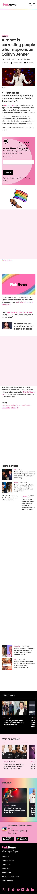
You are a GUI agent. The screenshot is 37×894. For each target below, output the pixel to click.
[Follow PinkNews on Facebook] (8, 890)
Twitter (13, 407)
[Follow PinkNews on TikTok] (13, 890)
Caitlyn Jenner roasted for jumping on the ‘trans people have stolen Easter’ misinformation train (24, 664)
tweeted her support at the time (19, 312)
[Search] (30, 4)
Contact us (6, 864)
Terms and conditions (10, 876)
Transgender (6, 407)
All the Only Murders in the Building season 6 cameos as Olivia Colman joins (14, 723)
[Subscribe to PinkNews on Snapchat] (27, 890)
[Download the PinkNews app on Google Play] (22, 839)
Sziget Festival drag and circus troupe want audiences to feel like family (14, 810)
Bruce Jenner (6, 405)
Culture (5, 36)
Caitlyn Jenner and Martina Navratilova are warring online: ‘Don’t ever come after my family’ (24, 651)
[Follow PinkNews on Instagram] (23, 890)
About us (5, 857)
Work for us (6, 872)
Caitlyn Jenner (15, 405)
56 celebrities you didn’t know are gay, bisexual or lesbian (24, 326)
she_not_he (9, 105)
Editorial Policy (8, 860)
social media (26, 405)
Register (7, 172)
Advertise (5, 868)
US (17, 407)
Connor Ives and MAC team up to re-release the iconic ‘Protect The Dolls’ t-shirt (13, 766)
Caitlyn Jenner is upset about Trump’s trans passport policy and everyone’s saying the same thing (24, 475)
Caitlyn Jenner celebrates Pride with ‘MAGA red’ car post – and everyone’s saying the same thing (28, 504)
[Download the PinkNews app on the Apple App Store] (8, 839)
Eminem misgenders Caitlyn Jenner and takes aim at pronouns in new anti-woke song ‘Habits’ (24, 488)
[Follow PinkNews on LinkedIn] (32, 890)
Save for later (17, 63)
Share (6, 63)
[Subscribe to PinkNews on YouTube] (18, 890)
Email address (10, 157)
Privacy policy (7, 880)
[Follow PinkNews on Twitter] (4, 890)
